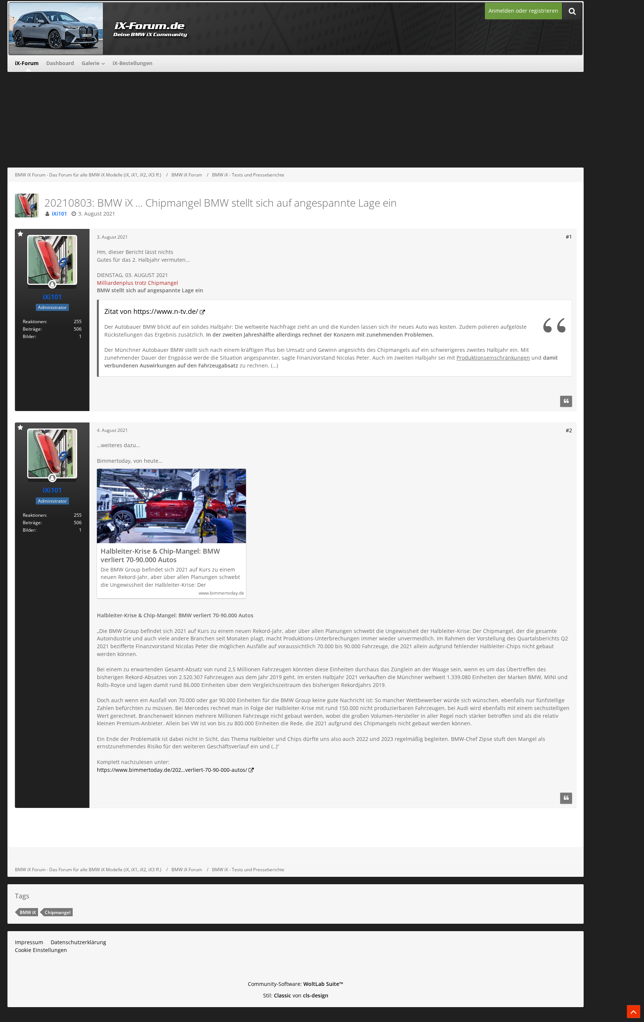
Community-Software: (295, 983)
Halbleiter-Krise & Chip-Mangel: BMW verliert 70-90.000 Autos (160, 555)
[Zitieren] (566, 401)
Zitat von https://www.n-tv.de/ (151, 311)
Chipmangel (57, 912)
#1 (569, 236)
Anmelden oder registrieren (523, 10)
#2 (569, 430)
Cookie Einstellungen (41, 949)
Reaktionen (34, 321)
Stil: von (295, 995)
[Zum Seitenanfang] (633, 1011)
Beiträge (32, 329)
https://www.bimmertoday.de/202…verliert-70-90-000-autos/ (172, 769)
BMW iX (28, 912)
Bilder (29, 336)
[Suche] (572, 11)
